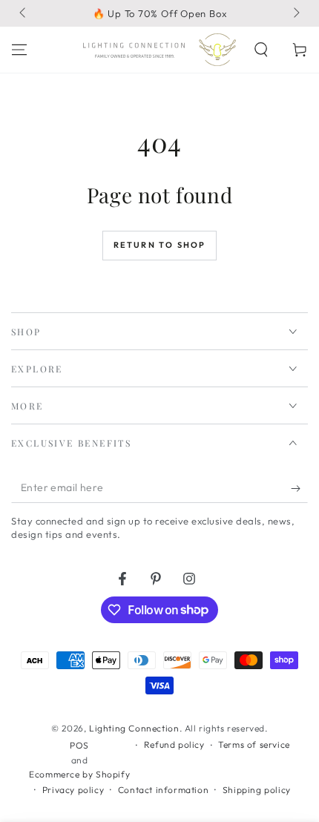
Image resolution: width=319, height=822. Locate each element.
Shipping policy (257, 789)
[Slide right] (295, 13)
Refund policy (174, 744)
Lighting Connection (134, 728)
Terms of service (254, 744)
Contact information (163, 789)
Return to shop (160, 245)
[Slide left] (23, 13)
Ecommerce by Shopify (79, 774)
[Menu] (19, 49)
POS (79, 745)
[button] (261, 49)
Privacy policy (73, 789)
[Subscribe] (299, 488)
